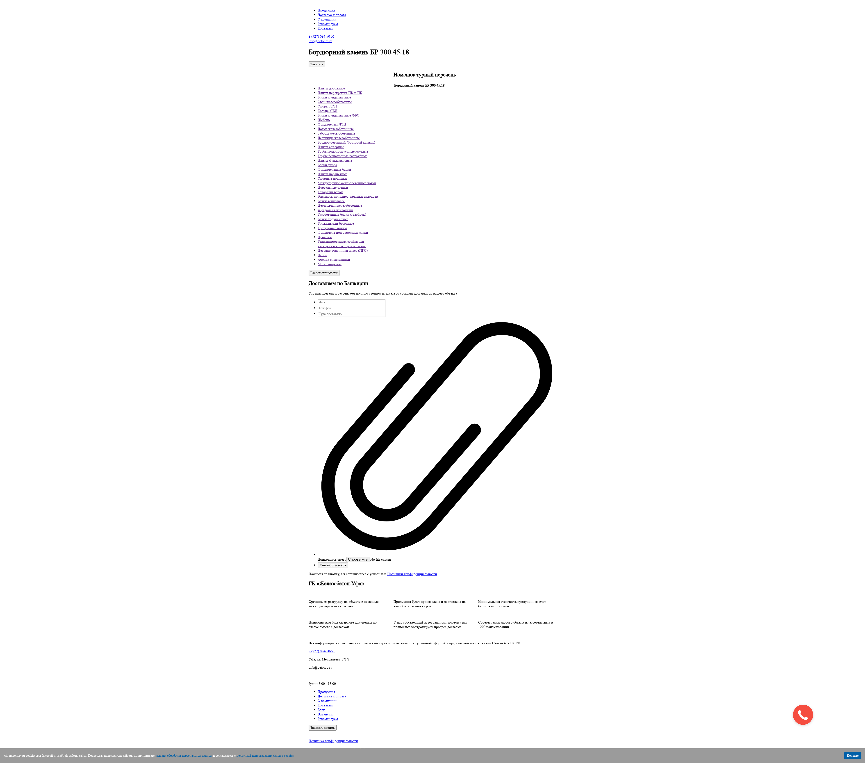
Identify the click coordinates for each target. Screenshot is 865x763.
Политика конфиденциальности (333, 741)
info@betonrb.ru (320, 41)
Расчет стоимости (324, 273)
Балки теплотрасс (331, 201)
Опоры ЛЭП (327, 106)
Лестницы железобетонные (339, 138)
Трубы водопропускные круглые (343, 151)
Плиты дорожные (331, 88)
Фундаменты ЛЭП (332, 124)
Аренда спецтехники (334, 259)
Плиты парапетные (332, 174)
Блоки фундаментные (334, 97)
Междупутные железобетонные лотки (347, 183)
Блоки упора (327, 165)
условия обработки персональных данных (183, 755)
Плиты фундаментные (335, 160)
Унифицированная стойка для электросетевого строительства (342, 243)
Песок (322, 255)
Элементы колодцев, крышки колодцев (348, 196)
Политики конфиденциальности (412, 574)
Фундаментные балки (334, 169)
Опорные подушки (332, 178)
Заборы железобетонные (336, 133)
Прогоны (325, 237)
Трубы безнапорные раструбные (342, 156)
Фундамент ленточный (335, 210)
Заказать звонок (322, 727)
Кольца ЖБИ (327, 111)
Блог (321, 710)
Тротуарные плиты (332, 228)
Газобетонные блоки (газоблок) (342, 214)
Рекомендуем (328, 24)
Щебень (324, 120)
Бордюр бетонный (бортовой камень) (346, 142)
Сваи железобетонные (335, 102)
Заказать (316, 64)
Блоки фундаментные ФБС (338, 115)
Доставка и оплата (332, 15)
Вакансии (325, 714)
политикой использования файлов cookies (265, 755)
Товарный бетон (330, 192)
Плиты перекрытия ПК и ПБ (340, 93)
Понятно (853, 755)
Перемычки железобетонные (340, 205)
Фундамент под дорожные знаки (343, 232)
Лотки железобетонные (336, 129)
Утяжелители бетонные (336, 223)
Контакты (325, 28)
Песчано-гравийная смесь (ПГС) (343, 250)
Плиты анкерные (331, 147)
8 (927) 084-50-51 (322, 36)
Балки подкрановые (333, 219)
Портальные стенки (333, 187)
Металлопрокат (329, 264)
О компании (327, 19)
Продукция (326, 10)
